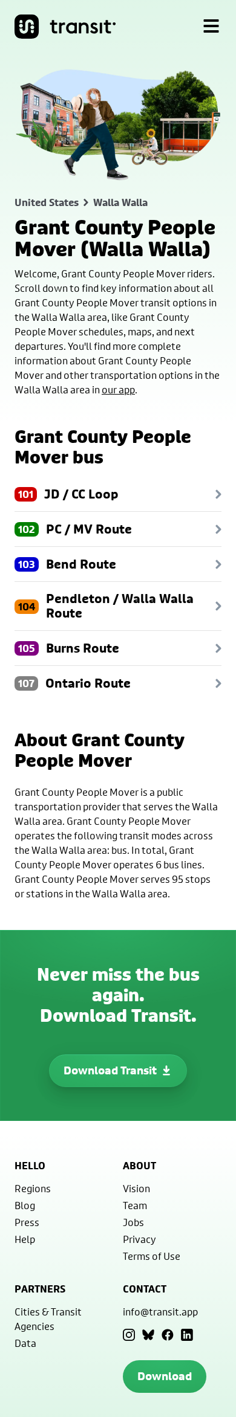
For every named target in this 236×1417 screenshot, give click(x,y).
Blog (25, 1205)
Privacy (139, 1239)
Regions (33, 1188)
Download (164, 1376)
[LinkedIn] (187, 1335)
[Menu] (211, 26)
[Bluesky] (148, 1334)
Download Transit (110, 1070)
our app (118, 389)
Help (25, 1239)
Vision (136, 1188)
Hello (30, 1165)
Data (25, 1343)
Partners (40, 1289)
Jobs (133, 1222)
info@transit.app (160, 1311)
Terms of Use (151, 1256)
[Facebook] (168, 1335)
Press (27, 1222)
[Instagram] (129, 1335)
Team (135, 1205)
